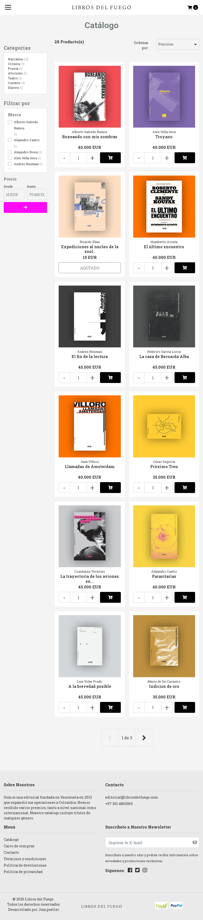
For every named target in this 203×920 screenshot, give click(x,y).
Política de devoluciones (25, 865)
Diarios (15, 88)
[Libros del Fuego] (102, 7)
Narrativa (17, 59)
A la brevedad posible (89, 686)
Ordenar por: (141, 45)
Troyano (164, 136)
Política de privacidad (23, 871)
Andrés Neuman (26, 164)
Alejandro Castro (27, 140)
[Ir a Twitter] (137, 871)
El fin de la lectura (90, 356)
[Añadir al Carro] (110, 157)
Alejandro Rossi (26, 152)
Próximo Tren (164, 466)
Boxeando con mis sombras (89, 136)
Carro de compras (19, 846)
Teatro (14, 78)
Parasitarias (164, 576)
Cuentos (16, 83)
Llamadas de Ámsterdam (90, 466)
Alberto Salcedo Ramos (26, 125)
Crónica (16, 64)
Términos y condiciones (25, 858)
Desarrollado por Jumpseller (33, 909)
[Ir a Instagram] (145, 871)
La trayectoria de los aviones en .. (89, 578)
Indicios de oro (164, 686)
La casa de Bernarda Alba (164, 356)
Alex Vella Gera (25, 158)
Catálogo (11, 839)
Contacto (11, 852)
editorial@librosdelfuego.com (131, 797)
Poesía (15, 68)
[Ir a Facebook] (130, 871)
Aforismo (17, 73)
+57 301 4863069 (119, 803)
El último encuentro (164, 246)
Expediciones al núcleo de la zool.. (89, 249)
